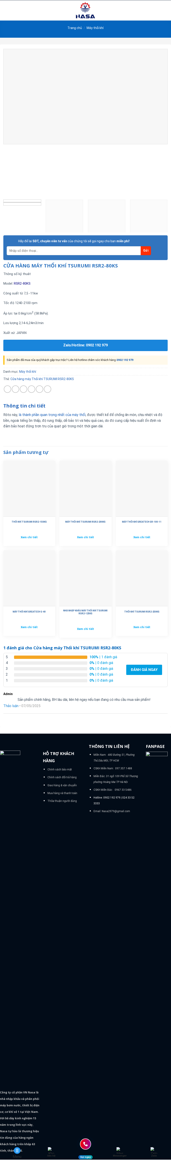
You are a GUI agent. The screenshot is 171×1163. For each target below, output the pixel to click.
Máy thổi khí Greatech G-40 (29, 611)
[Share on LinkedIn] (47, 389)
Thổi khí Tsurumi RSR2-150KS (29, 522)
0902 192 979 (124, 360)
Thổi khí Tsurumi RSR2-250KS (141, 611)
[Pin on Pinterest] (39, 389)
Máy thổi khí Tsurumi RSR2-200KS (85, 522)
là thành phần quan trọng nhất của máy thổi (52, 415)
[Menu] (6, 10)
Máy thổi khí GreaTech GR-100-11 (141, 522)
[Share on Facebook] (15, 389)
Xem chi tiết (29, 537)
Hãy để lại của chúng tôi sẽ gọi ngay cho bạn (74, 241)
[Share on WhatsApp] (7, 389)
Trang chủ (74, 28)
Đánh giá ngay (144, 670)
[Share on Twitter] (23, 389)
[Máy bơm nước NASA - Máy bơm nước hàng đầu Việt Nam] (85, 10)
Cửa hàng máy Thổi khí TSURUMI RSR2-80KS (42, 379)
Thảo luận (10, 706)
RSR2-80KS (22, 283)
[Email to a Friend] (31, 389)
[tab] (24, 406)
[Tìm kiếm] (166, 10)
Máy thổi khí (95, 28)
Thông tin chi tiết (24, 406)
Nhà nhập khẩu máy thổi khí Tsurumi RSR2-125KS (85, 612)
